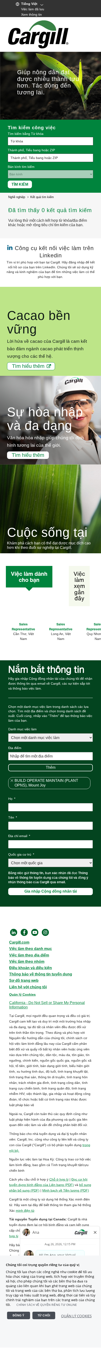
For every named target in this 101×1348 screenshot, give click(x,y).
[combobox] (50, 158)
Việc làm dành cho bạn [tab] (29, 576)
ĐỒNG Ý (18, 1315)
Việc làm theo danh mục (30, 949)
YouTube (34, 932)
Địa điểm (14, 748)
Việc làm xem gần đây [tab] (79, 586)
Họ (11, 799)
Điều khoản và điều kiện (30, 968)
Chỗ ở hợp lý (59, 1179)
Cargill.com (19, 942)
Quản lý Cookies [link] (22, 994)
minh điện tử (25, 1210)
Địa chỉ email (19, 836)
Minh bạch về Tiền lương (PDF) (65, 1190)
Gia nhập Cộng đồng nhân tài (50, 891)
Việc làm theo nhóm (26, 962)
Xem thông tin (31, 14)
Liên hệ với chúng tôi (28, 987)
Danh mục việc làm (22, 729)
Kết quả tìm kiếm (42, 197)
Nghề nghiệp (16, 197)
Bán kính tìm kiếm (21, 167)
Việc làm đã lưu (32, 9)
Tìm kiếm (20, 184)
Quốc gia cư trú (21, 854)
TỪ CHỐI (44, 1315)
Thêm (50, 767)
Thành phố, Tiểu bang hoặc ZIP (31, 150)
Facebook (24, 932)
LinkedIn (13, 932)
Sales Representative (23, 627)
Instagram (45, 932)
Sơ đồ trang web (24, 980)
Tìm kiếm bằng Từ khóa (25, 134)
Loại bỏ (11, 780)
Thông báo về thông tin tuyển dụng (40, 974)
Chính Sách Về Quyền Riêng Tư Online (46, 1305)
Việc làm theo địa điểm (29, 955)
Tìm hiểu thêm (28, 366)
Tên (12, 817)
